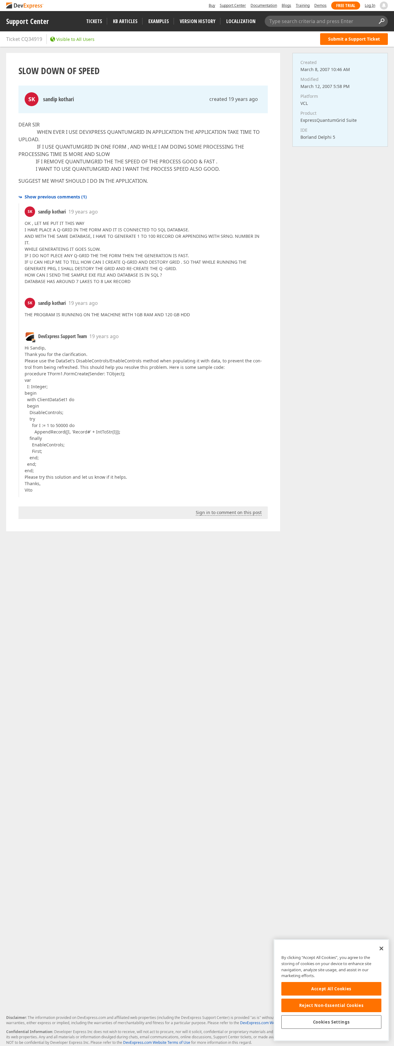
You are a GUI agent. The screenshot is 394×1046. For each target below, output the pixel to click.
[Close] (381, 948)
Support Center (233, 5)
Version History (197, 21)
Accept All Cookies (331, 989)
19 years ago (83, 211)
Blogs (286, 5)
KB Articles (125, 21)
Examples (158, 21)
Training (303, 5)
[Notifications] (384, 6)
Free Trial (345, 5)
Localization (240, 21)
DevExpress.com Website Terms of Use (156, 1042)
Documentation (264, 5)
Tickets (94, 21)
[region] (331, 990)
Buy (212, 5)
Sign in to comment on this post (229, 512)
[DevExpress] (25, 6)
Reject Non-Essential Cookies (331, 1005)
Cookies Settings (331, 1022)
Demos (320, 5)
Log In (370, 5)
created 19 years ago (233, 99)
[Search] (381, 21)
